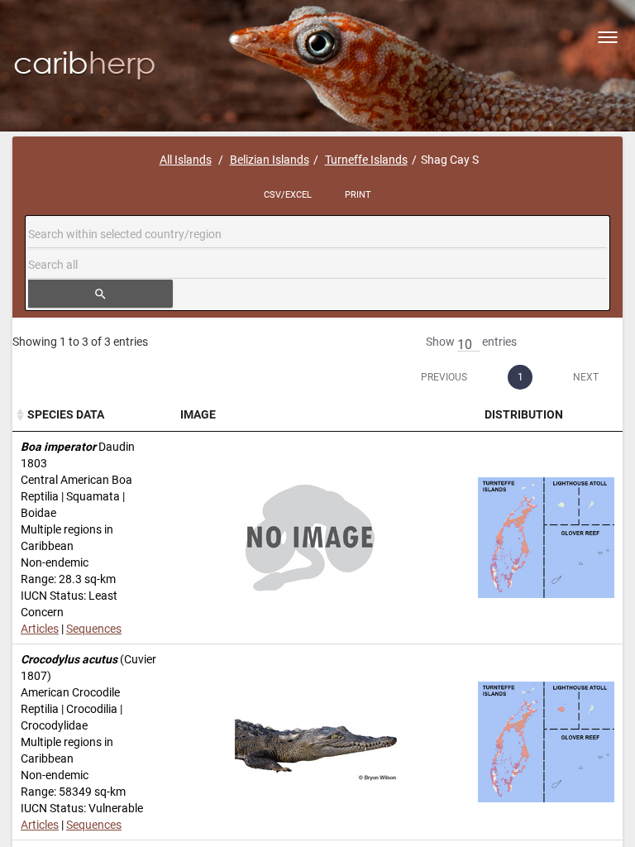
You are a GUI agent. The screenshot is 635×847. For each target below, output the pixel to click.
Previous (444, 377)
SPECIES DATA (65, 414)
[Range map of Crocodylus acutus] (546, 742)
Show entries (471, 341)
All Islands (186, 159)
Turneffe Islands (366, 159)
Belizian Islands (269, 159)
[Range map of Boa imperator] (546, 537)
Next (586, 377)
